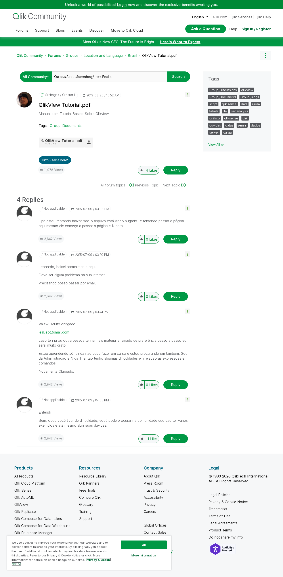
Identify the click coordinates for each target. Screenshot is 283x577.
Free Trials (87, 490)
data (244, 104)
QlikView (21, 504)
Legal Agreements (222, 523)
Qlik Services (241, 17)
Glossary (86, 504)
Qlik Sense (22, 490)
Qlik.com (220, 17)
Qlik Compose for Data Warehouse (42, 525)
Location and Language (103, 55)
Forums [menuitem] (21, 30)
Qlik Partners (89, 483)
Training (85, 511)
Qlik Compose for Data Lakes (38, 518)
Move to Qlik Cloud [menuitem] (127, 30)
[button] (187, 94)
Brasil (132, 55)
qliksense (231, 118)
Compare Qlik (90, 497)
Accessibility (153, 497)
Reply (175, 170)
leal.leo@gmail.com (54, 332)
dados (255, 125)
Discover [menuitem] (96, 30)
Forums (54, 55)
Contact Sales (155, 532)
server (214, 132)
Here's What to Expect (180, 42)
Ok (144, 544)
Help (233, 29)
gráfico (214, 118)
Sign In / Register (256, 29)
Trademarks (217, 509)
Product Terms (220, 530)
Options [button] (265, 55)
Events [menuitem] (77, 30)
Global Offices (155, 525)
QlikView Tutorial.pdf (63, 140)
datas (229, 125)
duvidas (215, 125)
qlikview (247, 90)
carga (227, 132)
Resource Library (92, 476)
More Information (143, 555)
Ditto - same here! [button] (55, 160)
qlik (245, 118)
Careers (150, 511)
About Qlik (152, 476)
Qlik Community (30, 55)
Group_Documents (66, 125)
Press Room (153, 483)
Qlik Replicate (25, 511)
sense (242, 125)
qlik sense (229, 104)
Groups (72, 55)
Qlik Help (263, 17)
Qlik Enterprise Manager (33, 533)
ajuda (256, 104)
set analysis (239, 111)
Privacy (150, 504)
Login (122, 4)
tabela (213, 111)
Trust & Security (156, 490)
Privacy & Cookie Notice (228, 502)
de (225, 111)
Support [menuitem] (42, 30)
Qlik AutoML (24, 497)
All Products (23, 476)
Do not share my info (226, 537)
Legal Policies (219, 495)
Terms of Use (219, 516)
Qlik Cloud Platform (29, 483)
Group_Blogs (250, 97)
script (213, 104)
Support (85, 518)
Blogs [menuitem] (60, 30)
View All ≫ (216, 144)
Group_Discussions (223, 90)
